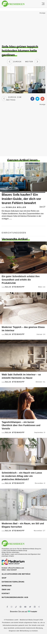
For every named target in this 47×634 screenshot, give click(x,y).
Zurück (17, 62)
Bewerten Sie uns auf (19, 612)
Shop (4, 578)
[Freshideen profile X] (30, 607)
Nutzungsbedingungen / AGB (15, 597)
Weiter (30, 62)
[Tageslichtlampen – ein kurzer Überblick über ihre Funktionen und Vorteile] (23, 403)
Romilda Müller (16, 207)
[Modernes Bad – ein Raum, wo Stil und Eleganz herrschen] (23, 505)
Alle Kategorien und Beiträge (16, 574)
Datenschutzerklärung (13, 582)
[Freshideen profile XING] (39, 607)
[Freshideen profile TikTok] (16, 607)
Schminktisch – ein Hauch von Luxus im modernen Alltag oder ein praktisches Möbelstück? (22, 476)
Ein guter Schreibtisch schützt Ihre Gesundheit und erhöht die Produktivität (21, 279)
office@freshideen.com (16, 568)
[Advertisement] (23, 28)
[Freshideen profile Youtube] (25, 607)
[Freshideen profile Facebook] (7, 607)
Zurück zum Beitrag (14, 98)
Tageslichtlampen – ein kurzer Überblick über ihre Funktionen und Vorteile (21, 425)
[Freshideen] (13, 3)
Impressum (7, 586)
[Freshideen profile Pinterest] (21, 607)
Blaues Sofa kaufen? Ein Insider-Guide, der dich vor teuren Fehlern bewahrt (21, 199)
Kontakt (6, 593)
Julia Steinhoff (15, 287)
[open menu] (43, 4)
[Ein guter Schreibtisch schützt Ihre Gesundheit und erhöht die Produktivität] (23, 258)
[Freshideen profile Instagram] (12, 607)
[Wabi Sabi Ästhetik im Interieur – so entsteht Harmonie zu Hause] (23, 356)
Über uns (6, 589)
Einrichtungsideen (14, 233)
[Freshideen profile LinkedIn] (35, 607)
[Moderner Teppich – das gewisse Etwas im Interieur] (23, 308)
